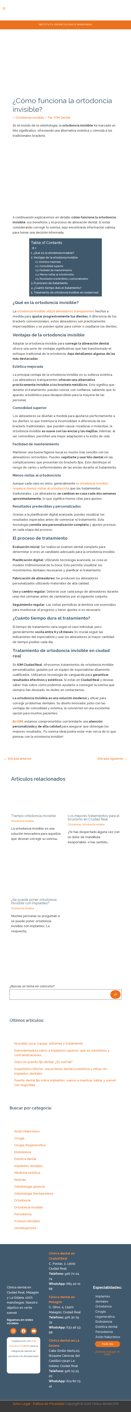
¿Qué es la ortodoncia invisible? (53, 253)
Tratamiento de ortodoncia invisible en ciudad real (66, 292)
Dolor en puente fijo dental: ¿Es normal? (43, 1062)
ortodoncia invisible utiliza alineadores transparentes (55, 311)
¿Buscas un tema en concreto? (32, 986)
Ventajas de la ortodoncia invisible (56, 257)
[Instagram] (13, 1331)
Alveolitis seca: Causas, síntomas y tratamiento (48, 1043)
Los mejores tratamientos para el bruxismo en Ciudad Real (93, 817)
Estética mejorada (50, 261)
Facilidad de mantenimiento (56, 270)
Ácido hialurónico (107, 1337)
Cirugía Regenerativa (30, 1145)
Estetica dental (25, 1159)
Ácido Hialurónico (27, 1131)
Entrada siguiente (112, 758)
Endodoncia (22, 1152)
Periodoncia (23, 1214)
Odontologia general (29, 1186)
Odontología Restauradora (33, 1193)
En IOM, (18, 721)
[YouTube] (34, 1331)
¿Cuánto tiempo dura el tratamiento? (57, 287)
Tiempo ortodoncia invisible (33, 816)
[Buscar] (115, 994)
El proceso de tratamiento (51, 283)
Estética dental (106, 1326)
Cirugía (19, 1138)
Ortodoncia (74, 824)
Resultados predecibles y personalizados (64, 278)
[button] (107, 1344)
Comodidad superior (51, 266)
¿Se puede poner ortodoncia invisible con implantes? (33, 901)
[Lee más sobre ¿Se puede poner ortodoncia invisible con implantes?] (37, 877)
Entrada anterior (17, 758)
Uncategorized (25, 1228)
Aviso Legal (21, 1404)
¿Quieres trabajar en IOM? (107, 1353)
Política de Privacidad (48, 1404)
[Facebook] (23, 1331)
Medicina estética (27, 1173)
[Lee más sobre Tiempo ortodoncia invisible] (37, 800)
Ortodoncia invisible (29, 117)
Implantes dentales (28, 1166)
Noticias (20, 1179)
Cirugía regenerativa (105, 1314)
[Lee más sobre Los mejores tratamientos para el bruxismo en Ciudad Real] (94, 800)
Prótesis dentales (27, 1221)
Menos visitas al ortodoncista (57, 274)
